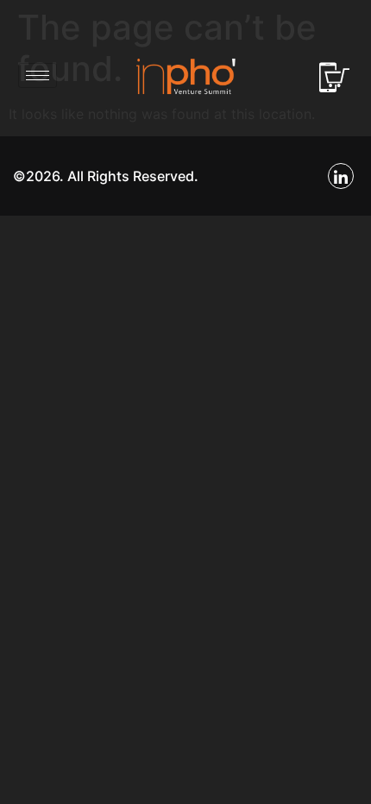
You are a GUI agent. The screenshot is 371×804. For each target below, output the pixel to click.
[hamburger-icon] (37, 75)
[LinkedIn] (341, 176)
